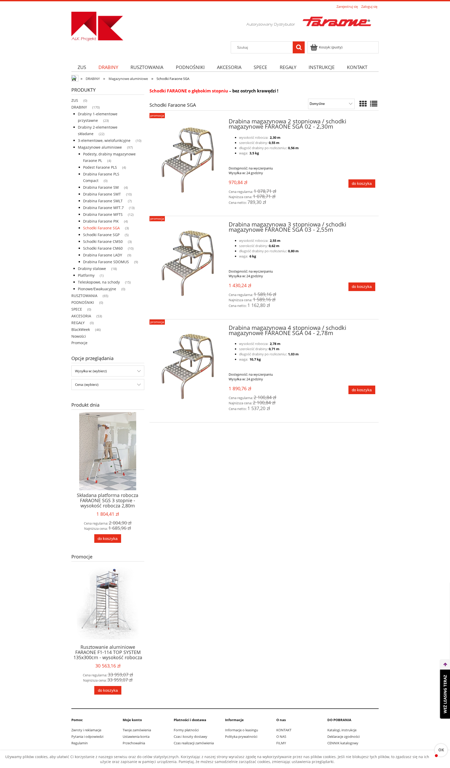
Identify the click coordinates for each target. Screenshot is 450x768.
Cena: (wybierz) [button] (86, 384)
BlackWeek (80, 329)
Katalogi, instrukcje (342, 730)
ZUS (74, 100)
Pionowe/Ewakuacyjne (97, 288)
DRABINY (79, 107)
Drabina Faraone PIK (101, 221)
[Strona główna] (225, 25)
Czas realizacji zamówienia (194, 743)
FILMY (281, 743)
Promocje (79, 342)
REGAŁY (78, 322)
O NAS (281, 736)
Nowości (78, 336)
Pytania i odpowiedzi (87, 736)
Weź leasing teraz (445, 694)
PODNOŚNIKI (82, 302)
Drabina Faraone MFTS (103, 214)
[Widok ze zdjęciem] (363, 104)
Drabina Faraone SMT (102, 194)
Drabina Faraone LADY (102, 255)
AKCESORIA (81, 315)
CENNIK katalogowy (342, 743)
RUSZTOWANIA (84, 295)
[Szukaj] (299, 47)
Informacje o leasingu (241, 730)
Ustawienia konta (136, 736)
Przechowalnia (134, 743)
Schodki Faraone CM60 (103, 248)
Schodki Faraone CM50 (103, 241)
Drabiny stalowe (92, 268)
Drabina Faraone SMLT (103, 200)
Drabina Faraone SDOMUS (106, 261)
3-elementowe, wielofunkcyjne (104, 140)
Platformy (86, 275)
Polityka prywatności (241, 736)
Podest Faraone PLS (100, 167)
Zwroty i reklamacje (86, 730)
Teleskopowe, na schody (99, 282)
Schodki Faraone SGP (101, 234)
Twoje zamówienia (137, 730)
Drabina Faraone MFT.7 (103, 207)
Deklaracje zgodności (343, 736)
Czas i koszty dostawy (190, 736)
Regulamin (79, 743)
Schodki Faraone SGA (101, 227)
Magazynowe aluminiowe (100, 147)
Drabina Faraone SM (101, 187)
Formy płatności (186, 730)
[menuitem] (81, 67)
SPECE (76, 309)
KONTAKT (283, 730)
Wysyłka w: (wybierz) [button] (91, 371)
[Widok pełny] (373, 104)
